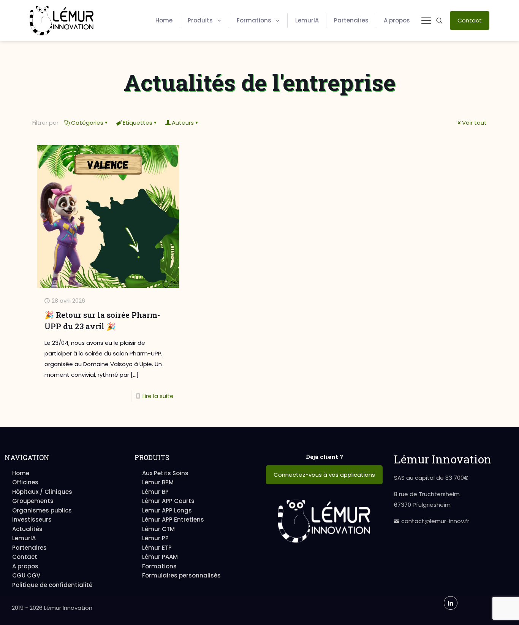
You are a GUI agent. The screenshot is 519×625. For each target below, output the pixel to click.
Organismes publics (42, 510)
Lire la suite (158, 396)
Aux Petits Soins (165, 473)
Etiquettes (137, 123)
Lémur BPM (158, 482)
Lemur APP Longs (167, 510)
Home (20, 473)
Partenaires (29, 548)
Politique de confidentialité (52, 585)
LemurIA (24, 538)
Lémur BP (155, 492)
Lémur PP (155, 538)
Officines (25, 482)
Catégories (87, 123)
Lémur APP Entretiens (173, 519)
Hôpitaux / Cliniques (42, 492)
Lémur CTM (158, 529)
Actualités (27, 529)
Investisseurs (32, 519)
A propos (25, 566)
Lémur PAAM (160, 557)
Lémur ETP (157, 548)
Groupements (33, 501)
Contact (24, 557)
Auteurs (183, 123)
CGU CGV (26, 575)
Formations (159, 566)
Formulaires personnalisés (181, 575)
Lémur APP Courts (168, 501)
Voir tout (474, 123)
